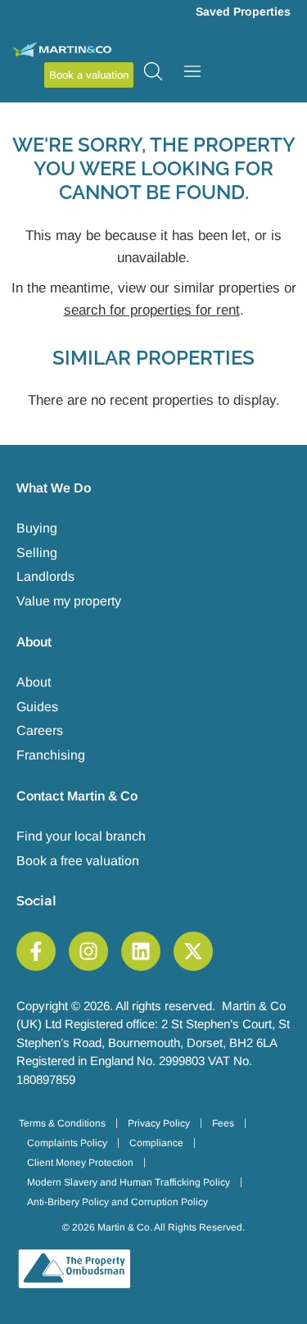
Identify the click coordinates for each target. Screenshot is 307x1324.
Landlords (45, 576)
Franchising (50, 755)
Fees (223, 1123)
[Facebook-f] (36, 951)
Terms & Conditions (62, 1123)
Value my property (68, 601)
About (33, 682)
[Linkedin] (140, 951)
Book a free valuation (77, 861)
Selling (36, 553)
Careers (39, 730)
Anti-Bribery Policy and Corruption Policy (117, 1202)
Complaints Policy (67, 1143)
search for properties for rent (152, 310)
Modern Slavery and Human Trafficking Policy (128, 1182)
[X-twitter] (193, 951)
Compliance (156, 1143)
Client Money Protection (80, 1162)
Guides (37, 707)
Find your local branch (81, 836)
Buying (36, 528)
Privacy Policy (159, 1123)
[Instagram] (88, 951)
